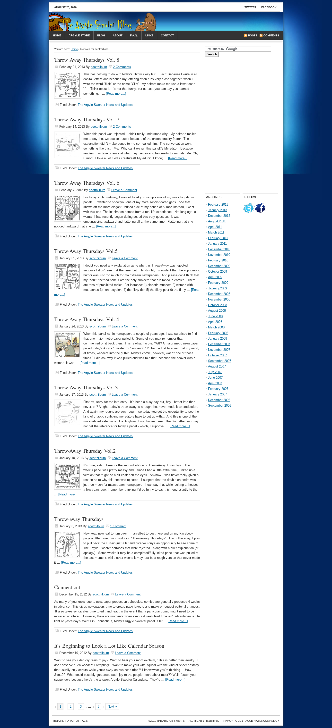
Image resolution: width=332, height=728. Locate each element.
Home (57, 35)
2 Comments (122, 67)
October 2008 (217, 305)
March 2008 (216, 327)
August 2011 (217, 221)
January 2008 (217, 338)
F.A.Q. (134, 35)
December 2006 (219, 400)
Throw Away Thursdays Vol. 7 (86, 119)
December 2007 (219, 344)
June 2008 (215, 316)
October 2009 (217, 271)
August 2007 (217, 366)
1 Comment (118, 526)
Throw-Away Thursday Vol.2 (85, 450)
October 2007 (217, 355)
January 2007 (217, 394)
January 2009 (217, 288)
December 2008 (219, 294)
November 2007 (219, 349)
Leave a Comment (124, 190)
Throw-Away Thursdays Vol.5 (86, 250)
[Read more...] (116, 93)
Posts (252, 35)
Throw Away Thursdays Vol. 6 (86, 182)
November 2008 (219, 299)
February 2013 (218, 204)
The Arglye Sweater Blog (89, 23)
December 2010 (219, 249)
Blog (101, 35)
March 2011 (216, 232)
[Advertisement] (223, 21)
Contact (167, 35)
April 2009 (215, 277)
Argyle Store (79, 35)
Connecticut (67, 587)
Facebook (269, 7)
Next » (112, 706)
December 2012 (219, 216)
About (117, 35)
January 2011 (217, 243)
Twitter (250, 7)
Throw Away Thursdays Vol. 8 (86, 59)
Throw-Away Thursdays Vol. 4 (86, 319)
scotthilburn (99, 67)
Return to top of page (70, 720)
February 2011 (218, 238)
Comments (271, 35)
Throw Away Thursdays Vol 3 (86, 387)
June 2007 (215, 377)
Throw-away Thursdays (79, 518)
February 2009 (218, 283)
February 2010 (218, 260)
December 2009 (219, 266)
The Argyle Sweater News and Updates (105, 105)
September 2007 (219, 361)
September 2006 (219, 405)
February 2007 (218, 389)
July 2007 (215, 372)
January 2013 (217, 210)
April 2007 (215, 383)
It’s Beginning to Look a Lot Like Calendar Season (109, 645)
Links (149, 35)
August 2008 (217, 310)
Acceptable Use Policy (262, 720)
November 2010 (219, 255)
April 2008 (215, 322)
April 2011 (215, 227)
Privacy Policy (232, 720)
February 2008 (218, 333)
